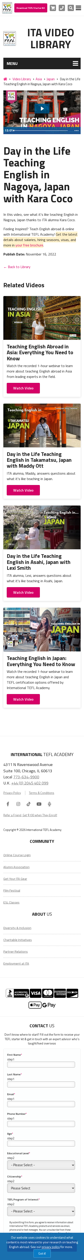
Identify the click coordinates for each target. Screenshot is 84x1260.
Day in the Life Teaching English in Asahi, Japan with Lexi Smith (39, 562)
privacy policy (51, 1246)
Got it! (42, 1253)
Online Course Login (17, 855)
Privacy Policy (12, 793)
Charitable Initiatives (17, 939)
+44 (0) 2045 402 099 (29, 783)
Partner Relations (15, 951)
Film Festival (11, 890)
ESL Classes (11, 902)
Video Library (22, 79)
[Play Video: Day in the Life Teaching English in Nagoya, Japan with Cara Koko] (42, 108)
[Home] (5, 79)
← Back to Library (16, 266)
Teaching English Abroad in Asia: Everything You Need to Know (40, 352)
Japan (51, 79)
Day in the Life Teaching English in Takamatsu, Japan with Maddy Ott (39, 460)
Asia (39, 79)
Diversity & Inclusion (17, 927)
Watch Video (23, 388)
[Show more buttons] (76, 130)
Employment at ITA (16, 963)
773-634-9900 (26, 777)
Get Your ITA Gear (15, 878)
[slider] (42, 130)
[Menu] (78, 8)
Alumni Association (16, 867)
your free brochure (29, 245)
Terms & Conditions (41, 793)
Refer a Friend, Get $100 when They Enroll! (30, 815)
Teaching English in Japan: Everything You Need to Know (41, 661)
